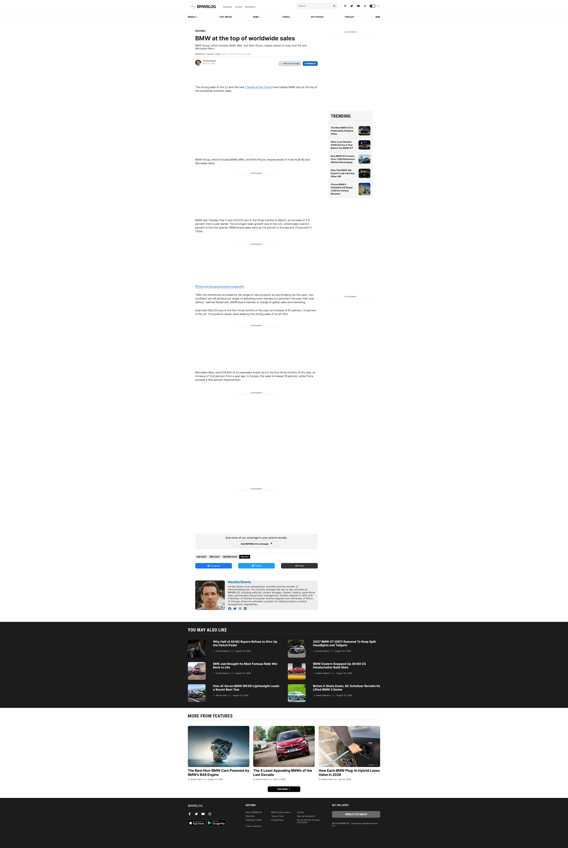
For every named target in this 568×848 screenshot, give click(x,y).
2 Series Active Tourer (258, 87)
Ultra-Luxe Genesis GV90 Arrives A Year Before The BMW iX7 (342, 144)
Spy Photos (317, 17)
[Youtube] (358, 5)
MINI (378, 17)
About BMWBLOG (254, 812)
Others (218, 54)
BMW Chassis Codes (280, 812)
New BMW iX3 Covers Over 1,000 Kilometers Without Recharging (343, 159)
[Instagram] (365, 5)
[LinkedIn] (245, 608)
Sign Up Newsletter (306, 816)
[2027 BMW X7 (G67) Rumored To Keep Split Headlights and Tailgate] (297, 641)
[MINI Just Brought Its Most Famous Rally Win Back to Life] (197, 663)
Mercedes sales (230, 557)
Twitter (257, 565)
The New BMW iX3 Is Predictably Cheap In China (342, 130)
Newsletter (250, 7)
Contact (238, 7)
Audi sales (201, 557)
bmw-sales (215, 557)
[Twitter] (351, 5)
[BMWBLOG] (212, 806)
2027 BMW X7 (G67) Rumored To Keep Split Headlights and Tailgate (344, 643)
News (256, 17)
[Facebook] (345, 5)
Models (192, 17)
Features (200, 31)
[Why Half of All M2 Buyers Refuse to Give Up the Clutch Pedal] (197, 641)
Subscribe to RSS (253, 820)
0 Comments (310, 63)
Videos (286, 17)
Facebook (215, 565)
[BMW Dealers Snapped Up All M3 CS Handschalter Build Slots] (297, 663)
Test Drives (225, 17)
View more (282, 789)
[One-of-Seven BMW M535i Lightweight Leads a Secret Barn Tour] (197, 685)
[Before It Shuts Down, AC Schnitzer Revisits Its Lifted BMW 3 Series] (297, 685)
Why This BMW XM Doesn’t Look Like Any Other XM (342, 173)
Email (301, 565)
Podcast (349, 17)
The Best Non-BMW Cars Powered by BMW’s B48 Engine (218, 772)
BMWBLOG (200, 54)
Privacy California (253, 826)
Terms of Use (277, 816)
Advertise (227, 7)
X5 (226, 87)
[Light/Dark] (372, 6)
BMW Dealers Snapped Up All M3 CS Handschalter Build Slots (339, 665)
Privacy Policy (277, 820)
